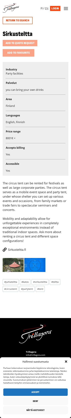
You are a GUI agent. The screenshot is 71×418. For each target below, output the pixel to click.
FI (42, 8)
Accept (35, 392)
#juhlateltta (10, 281)
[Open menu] (65, 8)
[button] (66, 361)
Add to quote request (20, 43)
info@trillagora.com (35, 355)
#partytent (27, 288)
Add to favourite (18, 52)
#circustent (10, 288)
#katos (25, 281)
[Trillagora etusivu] (35, 335)
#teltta (55, 281)
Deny (35, 401)
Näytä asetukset (35, 410)
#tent (40, 288)
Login (55, 8)
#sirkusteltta (40, 281)
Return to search (17, 20)
